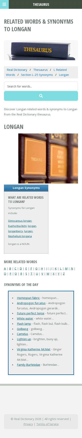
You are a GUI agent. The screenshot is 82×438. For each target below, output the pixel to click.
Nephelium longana (20, 236)
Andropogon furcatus (31, 303)
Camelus (22, 334)
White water (25, 318)
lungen (28, 231)
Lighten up (24, 339)
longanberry (15, 231)
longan (32, 226)
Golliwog (22, 329)
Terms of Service (47, 424)
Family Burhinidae (28, 365)
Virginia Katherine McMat (33, 349)
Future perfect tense (30, 313)
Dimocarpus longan (20, 221)
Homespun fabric (28, 298)
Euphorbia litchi (17, 226)
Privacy (28, 424)
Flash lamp (24, 324)
